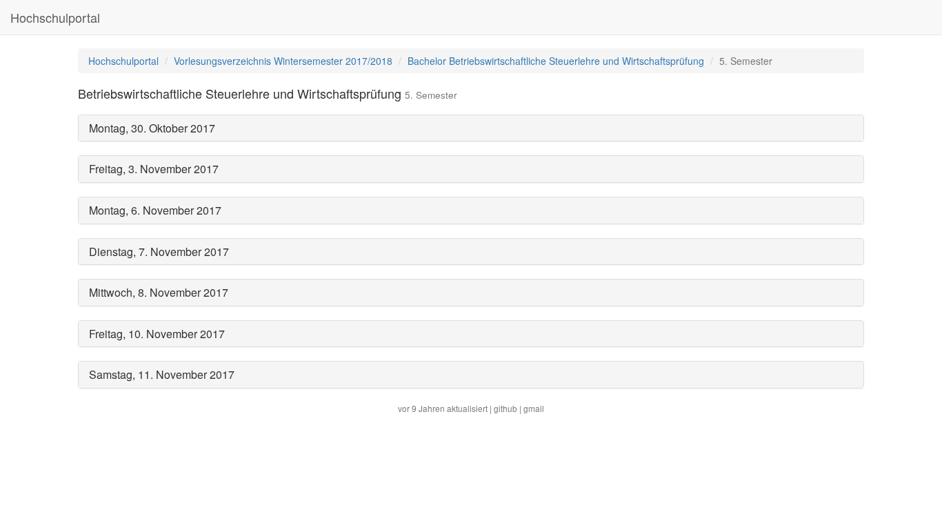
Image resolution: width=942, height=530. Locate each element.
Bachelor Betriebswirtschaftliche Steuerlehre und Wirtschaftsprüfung (556, 61)
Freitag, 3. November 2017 (154, 169)
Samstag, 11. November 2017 (161, 374)
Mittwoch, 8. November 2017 (158, 292)
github (505, 408)
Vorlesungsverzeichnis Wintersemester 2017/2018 (283, 61)
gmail (533, 408)
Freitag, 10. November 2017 (157, 334)
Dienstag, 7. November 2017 (159, 251)
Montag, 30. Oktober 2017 (152, 128)
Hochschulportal (55, 17)
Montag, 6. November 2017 (155, 210)
